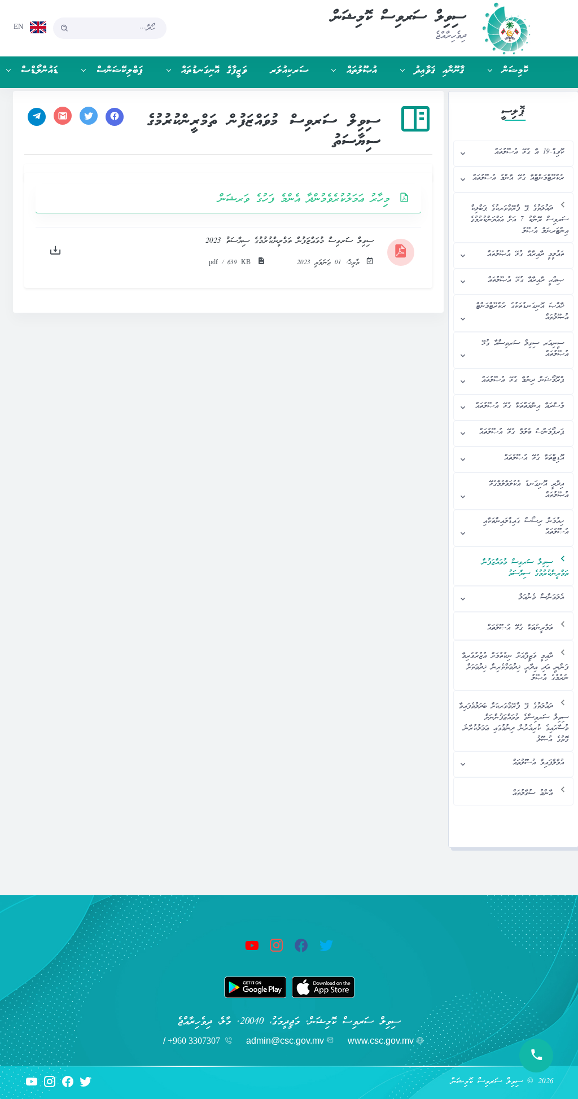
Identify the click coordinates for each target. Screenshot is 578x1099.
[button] (502, 71)
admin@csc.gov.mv (285, 1040)
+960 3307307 (194, 1040)
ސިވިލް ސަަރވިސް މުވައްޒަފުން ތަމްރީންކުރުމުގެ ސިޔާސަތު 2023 (289, 241)
